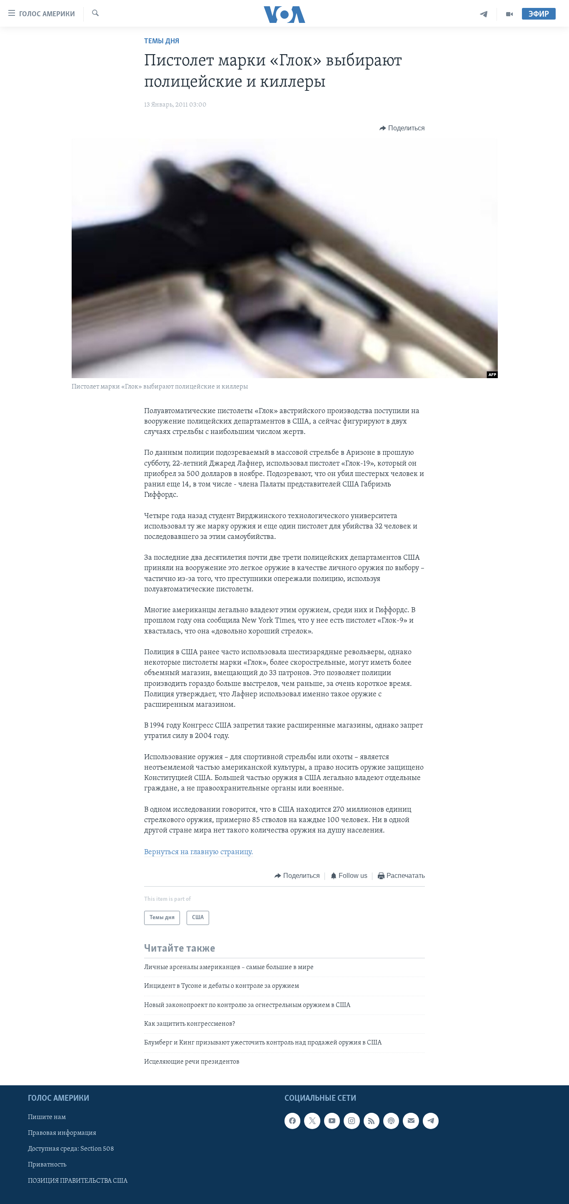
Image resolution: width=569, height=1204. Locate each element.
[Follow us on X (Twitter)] (312, 1121)
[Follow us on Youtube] (332, 1121)
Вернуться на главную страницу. (198, 852)
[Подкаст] (391, 1121)
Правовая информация (62, 1133)
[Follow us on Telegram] (431, 1121)
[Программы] (509, 14)
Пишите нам (47, 1117)
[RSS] (371, 1121)
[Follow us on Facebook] (292, 1121)
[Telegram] (484, 14)
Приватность (47, 1165)
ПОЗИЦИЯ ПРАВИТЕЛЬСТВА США (77, 1181)
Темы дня (161, 41)
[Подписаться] (411, 1121)
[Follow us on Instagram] (351, 1121)
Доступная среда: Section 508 (71, 1149)
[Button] (402, 128)
